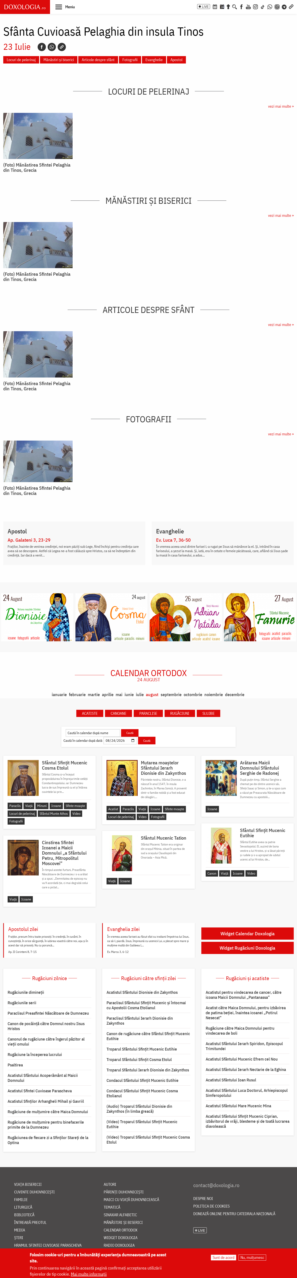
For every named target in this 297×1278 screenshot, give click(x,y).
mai (119, 694)
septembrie (171, 694)
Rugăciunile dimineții (26, 992)
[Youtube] (248, 6)
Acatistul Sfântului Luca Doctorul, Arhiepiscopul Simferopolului (247, 1093)
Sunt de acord (223, 1257)
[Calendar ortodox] (215, 6)
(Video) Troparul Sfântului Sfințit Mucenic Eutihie (142, 1124)
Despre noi (203, 1198)
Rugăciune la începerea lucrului (35, 1054)
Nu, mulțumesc (252, 1257)
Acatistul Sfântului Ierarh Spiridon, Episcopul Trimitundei (244, 1046)
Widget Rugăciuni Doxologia (247, 948)
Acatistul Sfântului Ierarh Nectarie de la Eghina (246, 1069)
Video (76, 813)
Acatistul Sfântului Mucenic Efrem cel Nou (242, 1059)
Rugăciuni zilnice (49, 978)
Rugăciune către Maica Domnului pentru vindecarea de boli (240, 1031)
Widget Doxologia (120, 1238)
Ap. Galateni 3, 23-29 (29, 540)
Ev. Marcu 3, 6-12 (118, 952)
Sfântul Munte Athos (54, 813)
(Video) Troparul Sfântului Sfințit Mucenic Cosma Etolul (148, 1139)
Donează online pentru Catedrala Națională (234, 1214)
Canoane (118, 713)
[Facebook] (241, 6)
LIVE (205, 6)
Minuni (42, 806)
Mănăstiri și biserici (58, 59)
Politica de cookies (211, 1206)
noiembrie (213, 694)
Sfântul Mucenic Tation (163, 837)
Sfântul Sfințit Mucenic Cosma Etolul (64, 765)
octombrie (193, 694)
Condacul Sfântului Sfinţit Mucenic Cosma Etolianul (142, 1093)
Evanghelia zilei (123, 929)
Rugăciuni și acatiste (247, 978)
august (152, 694)
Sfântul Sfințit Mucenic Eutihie (262, 833)
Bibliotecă (24, 1215)
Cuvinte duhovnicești (34, 1192)
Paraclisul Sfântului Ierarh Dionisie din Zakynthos (140, 1021)
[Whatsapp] (52, 47)
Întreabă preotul (30, 1222)
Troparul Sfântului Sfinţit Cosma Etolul (139, 1059)
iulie (140, 694)
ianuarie (59, 694)
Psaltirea (15, 1065)
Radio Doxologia (119, 1245)
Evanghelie (154, 59)
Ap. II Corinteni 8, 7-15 (22, 952)
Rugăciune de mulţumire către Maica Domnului (48, 1111)
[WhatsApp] (270, 6)
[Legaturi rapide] (291, 6)
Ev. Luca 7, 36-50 (173, 540)
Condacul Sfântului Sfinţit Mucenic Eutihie (143, 1080)
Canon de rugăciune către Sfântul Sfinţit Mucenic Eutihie (148, 1036)
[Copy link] (62, 47)
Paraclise (148, 713)
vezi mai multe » (281, 106)
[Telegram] (284, 6)
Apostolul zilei (23, 929)
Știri (18, 1238)
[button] (65, 7)
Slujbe (208, 713)
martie (94, 694)
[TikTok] (263, 6)
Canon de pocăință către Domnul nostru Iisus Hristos (46, 1026)
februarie (77, 694)
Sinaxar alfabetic (120, 1215)
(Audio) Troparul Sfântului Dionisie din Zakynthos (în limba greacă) (139, 1109)
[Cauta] (235, 6)
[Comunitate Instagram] (277, 6)
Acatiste (90, 713)
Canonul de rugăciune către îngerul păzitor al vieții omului (46, 1041)
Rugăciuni (179, 713)
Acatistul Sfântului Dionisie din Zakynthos (142, 992)
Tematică (112, 1207)
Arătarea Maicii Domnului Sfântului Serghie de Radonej (259, 768)
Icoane (56, 806)
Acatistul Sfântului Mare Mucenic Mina (238, 1105)
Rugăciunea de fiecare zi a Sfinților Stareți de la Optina (48, 1140)
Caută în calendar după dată (82, 740)
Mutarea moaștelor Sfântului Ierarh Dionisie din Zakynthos (163, 768)
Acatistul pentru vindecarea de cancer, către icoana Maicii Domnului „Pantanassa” (244, 995)
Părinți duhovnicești (124, 1192)
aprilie (107, 694)
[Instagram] (255, 6)
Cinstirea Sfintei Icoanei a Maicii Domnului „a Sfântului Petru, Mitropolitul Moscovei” (64, 853)
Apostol (176, 59)
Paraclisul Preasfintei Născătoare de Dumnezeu (48, 1013)
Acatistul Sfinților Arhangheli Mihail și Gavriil (46, 1101)
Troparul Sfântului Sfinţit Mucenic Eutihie (142, 1049)
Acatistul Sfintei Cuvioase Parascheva (40, 1090)
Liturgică (23, 1207)
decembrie (234, 694)
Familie (21, 1200)
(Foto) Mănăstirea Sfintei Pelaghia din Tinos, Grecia (36, 167)
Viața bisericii (28, 1184)
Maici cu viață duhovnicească (131, 1200)
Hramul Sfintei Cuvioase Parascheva (48, 1245)
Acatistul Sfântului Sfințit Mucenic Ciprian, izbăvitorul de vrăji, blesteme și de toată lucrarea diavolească (247, 1121)
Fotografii (130, 59)
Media (19, 1230)
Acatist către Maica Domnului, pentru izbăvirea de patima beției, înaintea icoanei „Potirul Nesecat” (246, 1012)
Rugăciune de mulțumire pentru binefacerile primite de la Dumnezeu (46, 1124)
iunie (129, 694)
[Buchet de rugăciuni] (228, 6)
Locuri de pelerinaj (21, 59)
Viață (29, 806)
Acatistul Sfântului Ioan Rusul (231, 1080)
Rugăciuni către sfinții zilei (148, 978)
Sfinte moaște (75, 806)
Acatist (113, 809)
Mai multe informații (89, 1274)
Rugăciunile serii (22, 1002)
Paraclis (15, 806)
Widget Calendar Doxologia (247, 933)
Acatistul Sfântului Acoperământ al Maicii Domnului (43, 1078)
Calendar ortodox (148, 675)
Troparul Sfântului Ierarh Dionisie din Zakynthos (148, 1070)
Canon (211, 873)
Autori (110, 1184)
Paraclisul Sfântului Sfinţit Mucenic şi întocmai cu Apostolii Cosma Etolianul (146, 1005)
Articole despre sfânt (98, 59)
